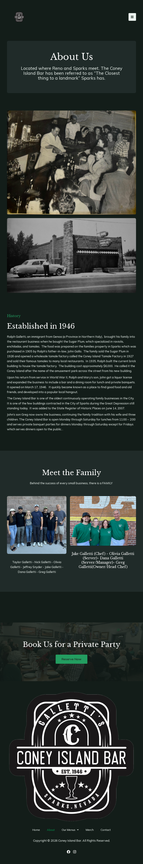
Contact (106, 829)
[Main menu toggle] (132, 17)
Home (36, 829)
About (51, 829)
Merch (90, 829)
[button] (70, 829)
